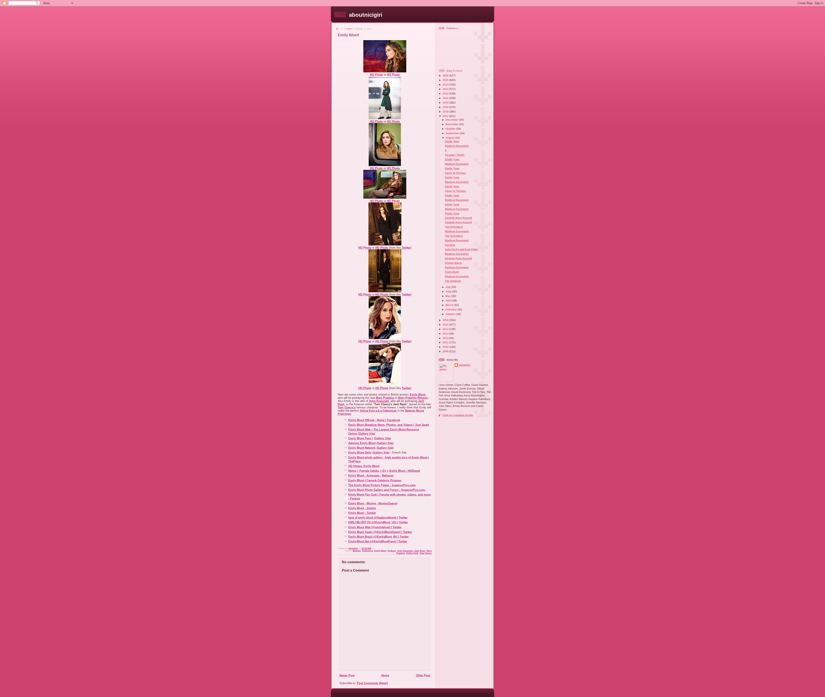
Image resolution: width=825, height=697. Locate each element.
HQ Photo (376, 74)
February (451, 309)
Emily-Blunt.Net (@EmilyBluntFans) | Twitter (377, 541)
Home (385, 675)
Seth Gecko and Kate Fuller (461, 249)
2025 (446, 80)
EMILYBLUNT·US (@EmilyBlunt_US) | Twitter (378, 522)
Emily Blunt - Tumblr (362, 512)
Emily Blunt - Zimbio (362, 508)
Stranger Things (454, 155)
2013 (446, 333)
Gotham (392, 550)
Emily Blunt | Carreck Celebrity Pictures (374, 480)
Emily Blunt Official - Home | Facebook (374, 420)
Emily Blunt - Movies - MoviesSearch (372, 503)
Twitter (406, 247)
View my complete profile (457, 415)
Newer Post (346, 675)
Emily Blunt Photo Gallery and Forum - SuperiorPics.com (386, 490)
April (449, 300)
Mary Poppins (385, 397)
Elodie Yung (452, 141)
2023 (446, 89)
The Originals (453, 281)
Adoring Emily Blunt (362, 443)
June (449, 291)
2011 (446, 342)
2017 (446, 116)
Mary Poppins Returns (413, 397)
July (448, 287)
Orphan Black (453, 263)
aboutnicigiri (365, 15)
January (451, 314)
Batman (357, 550)
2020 (446, 102)
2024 (446, 84)
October (451, 128)
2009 (446, 351)
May (448, 296)
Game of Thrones (455, 173)
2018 (446, 111)
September (453, 133)
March (450, 305)
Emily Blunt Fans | (360, 438)
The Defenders (454, 226)
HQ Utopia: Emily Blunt (363, 466)
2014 (446, 329)
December (452, 119)
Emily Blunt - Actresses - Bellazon (371, 475)
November (452, 124)
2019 (446, 107)
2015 (446, 324)
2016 (446, 320)
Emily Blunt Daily (359, 452)
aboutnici (464, 365)
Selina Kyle (412, 553)
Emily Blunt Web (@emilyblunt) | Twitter (375, 527)
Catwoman (367, 550)
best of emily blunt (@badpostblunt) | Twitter (378, 517)
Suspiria (450, 244)
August (450, 137)
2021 (446, 98)
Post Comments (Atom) (372, 683)
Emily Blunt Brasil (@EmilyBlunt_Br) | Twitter (378, 536)
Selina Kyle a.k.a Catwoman (378, 410)
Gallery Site (366, 433)
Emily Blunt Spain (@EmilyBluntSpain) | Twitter (380, 532)
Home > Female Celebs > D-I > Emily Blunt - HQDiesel (384, 470)
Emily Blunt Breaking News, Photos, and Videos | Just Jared (388, 424)
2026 (446, 75)
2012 (446, 338)
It (445, 150)
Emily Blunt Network (362, 447)
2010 (446, 346)
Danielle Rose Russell (458, 217)
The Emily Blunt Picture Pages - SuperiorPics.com (382, 485)
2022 (446, 93)
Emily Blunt (380, 550)
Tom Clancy (426, 553)
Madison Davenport (457, 146)
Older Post (423, 675)
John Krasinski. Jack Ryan (411, 550)
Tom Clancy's (347, 407)
